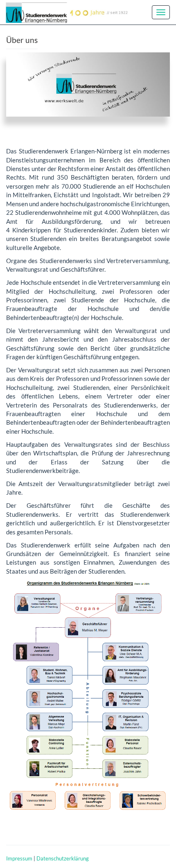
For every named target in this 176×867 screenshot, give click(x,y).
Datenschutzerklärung (62, 858)
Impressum (19, 858)
